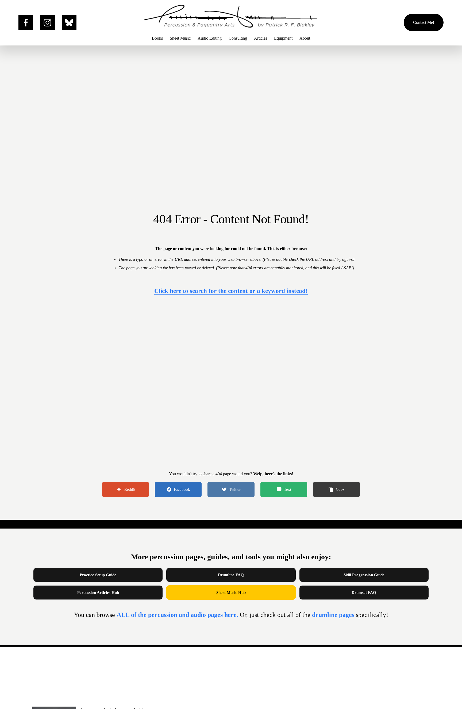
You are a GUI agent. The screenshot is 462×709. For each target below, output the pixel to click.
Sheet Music (180, 38)
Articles (260, 38)
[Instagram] (47, 22)
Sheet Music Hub (231, 592)
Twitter (235, 489)
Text (287, 489)
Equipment (283, 38)
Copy (340, 489)
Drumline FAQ (231, 575)
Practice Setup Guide (98, 575)
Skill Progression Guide (364, 575)
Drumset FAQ (364, 592)
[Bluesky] (69, 22)
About (304, 38)
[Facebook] (25, 22)
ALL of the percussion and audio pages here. (178, 614)
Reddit (129, 489)
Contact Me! (423, 22)
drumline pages (334, 614)
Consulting (238, 38)
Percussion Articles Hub (98, 592)
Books (157, 38)
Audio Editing (210, 38)
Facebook (182, 489)
